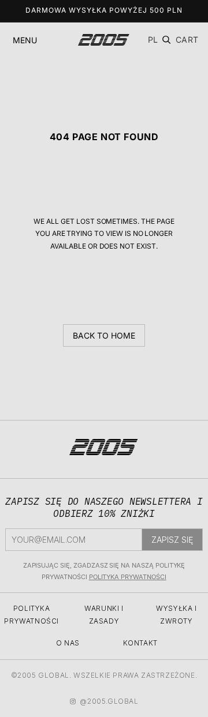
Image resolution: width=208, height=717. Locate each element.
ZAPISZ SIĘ (172, 540)
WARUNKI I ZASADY (103, 614)
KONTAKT (140, 643)
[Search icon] (166, 39)
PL (153, 39)
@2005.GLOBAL (109, 701)
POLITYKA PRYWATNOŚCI (127, 577)
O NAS (68, 643)
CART (187, 40)
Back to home (104, 335)
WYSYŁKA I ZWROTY (176, 614)
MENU (25, 40)
